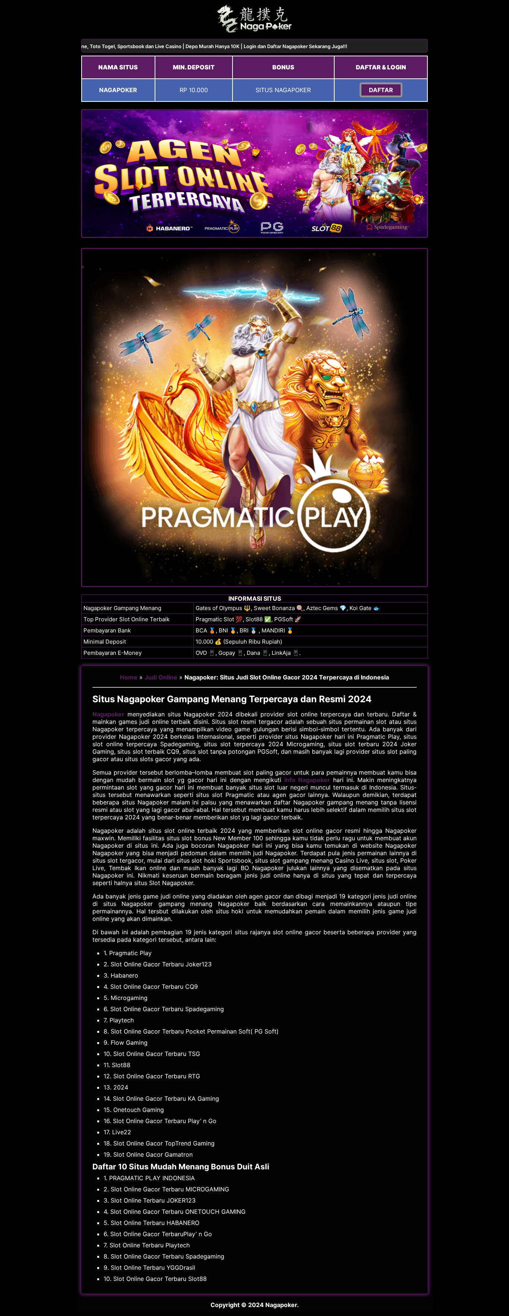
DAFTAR (381, 90)
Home (128, 677)
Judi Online (161, 677)
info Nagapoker (307, 780)
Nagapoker (108, 714)
